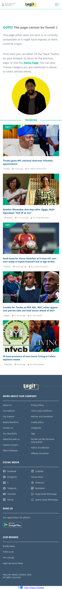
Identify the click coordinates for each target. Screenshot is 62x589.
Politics (7, 169)
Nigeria (6, 316)
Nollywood (8, 218)
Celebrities (8, 364)
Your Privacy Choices (34, 587)
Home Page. (31, 62)
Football (7, 267)
